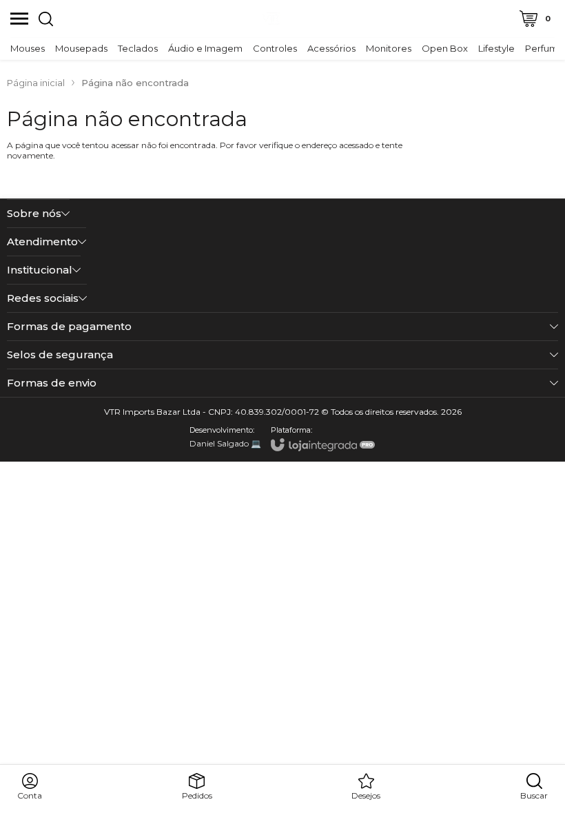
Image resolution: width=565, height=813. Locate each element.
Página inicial (36, 82)
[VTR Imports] (271, 19)
